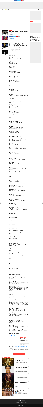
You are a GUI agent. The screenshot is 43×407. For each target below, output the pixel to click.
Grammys (19, 346)
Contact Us (22, 402)
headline (24, 346)
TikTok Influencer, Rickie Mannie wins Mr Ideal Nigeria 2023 (35, 39)
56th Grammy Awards (15, 346)
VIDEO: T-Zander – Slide (5, 34)
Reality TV (26, 9)
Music (23, 9)
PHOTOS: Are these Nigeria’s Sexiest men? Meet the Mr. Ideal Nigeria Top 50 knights (35, 37)
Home (13, 9)
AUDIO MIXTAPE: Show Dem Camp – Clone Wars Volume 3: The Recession (35, 36)
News (15, 9)
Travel (19, 9)
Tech (21, 9)
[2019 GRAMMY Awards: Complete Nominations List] (5, 46)
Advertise (25, 402)
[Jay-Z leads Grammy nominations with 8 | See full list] (5, 53)
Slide (26, 346)
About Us (19, 402)
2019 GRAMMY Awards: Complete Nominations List (5, 48)
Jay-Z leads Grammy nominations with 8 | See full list (5, 55)
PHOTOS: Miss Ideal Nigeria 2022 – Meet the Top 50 (35, 40)
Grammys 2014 (21, 346)
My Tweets (31, 65)
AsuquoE (13, 34)
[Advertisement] (21, 4)
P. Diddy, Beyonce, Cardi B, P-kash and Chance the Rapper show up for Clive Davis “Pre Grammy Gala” (5, 41)
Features (29, 9)
